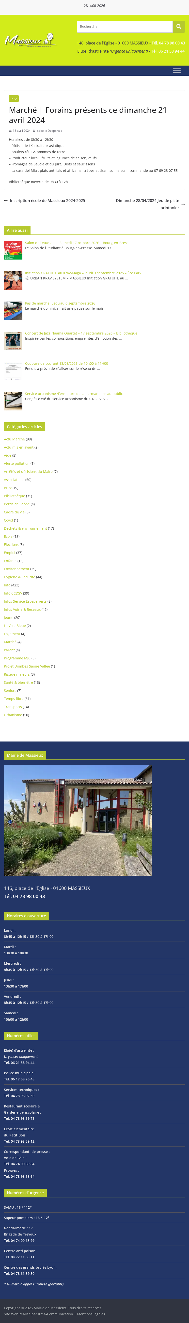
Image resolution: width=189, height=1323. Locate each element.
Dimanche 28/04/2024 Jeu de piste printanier (147, 204)
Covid (8, 520)
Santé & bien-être (18, 682)
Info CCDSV (13, 593)
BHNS (8, 487)
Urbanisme (13, 714)
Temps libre (14, 698)
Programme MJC (17, 658)
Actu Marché (14, 439)
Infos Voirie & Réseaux (22, 609)
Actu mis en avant (18, 447)
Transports (13, 706)
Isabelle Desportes (49, 131)
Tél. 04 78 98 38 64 (19, 1176)
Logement (12, 633)
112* (28, 1207)
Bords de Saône (17, 504)
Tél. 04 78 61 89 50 (19, 1273)
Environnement (16, 569)
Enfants (10, 560)
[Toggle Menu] (177, 70)
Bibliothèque (14, 496)
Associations (14, 479)
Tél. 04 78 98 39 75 (19, 1118)
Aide (7, 455)
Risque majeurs (17, 674)
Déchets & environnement (25, 528)
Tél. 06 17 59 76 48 (19, 1079)
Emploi (9, 552)
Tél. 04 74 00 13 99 (19, 1240)
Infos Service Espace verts (25, 601)
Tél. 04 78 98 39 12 (19, 1141)
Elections (11, 544)
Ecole (8, 536)
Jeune (8, 617)
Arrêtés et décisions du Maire (28, 471)
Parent (9, 650)
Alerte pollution (17, 463)
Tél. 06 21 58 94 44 (168, 51)
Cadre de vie (14, 512)
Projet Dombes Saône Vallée (27, 666)
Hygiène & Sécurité (19, 577)
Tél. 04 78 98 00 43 (168, 43)
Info (14, 98)
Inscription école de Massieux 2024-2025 (47, 200)
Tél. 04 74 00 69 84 (19, 1164)
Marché (10, 642)
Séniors (10, 690)
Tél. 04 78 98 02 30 (19, 1095)
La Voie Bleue (15, 625)
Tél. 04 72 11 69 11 (19, 1257)
